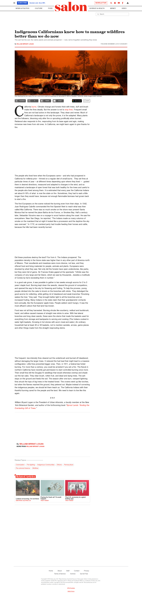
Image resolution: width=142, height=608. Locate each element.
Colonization (20, 465)
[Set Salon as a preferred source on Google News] (77, 100)
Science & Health (97, 8)
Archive (72, 574)
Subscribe (22, 3)
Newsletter (100, 3)
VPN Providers (71, 588)
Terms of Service (60, 574)
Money (113, 8)
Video (124, 8)
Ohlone (59, 465)
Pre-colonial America (23, 468)
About (60, 571)
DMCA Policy (71, 591)
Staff (67, 571)
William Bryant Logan (25, 44)
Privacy (86, 571)
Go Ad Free (84, 574)
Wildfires (35, 468)
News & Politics (22, 8)
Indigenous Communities (45, 465)
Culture (38, 8)
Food (50, 8)
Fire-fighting (31, 465)
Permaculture (68, 465)
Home (51, 571)
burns (34, 107)
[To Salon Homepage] (71, 6)
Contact (76, 571)
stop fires (69, 110)
